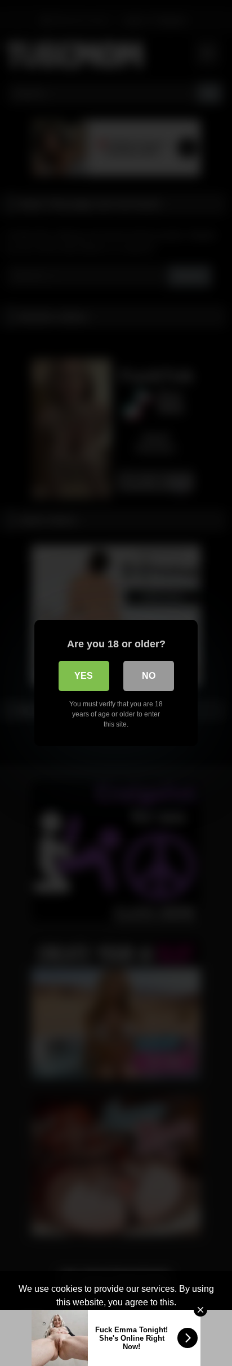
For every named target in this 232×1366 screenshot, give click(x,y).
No (148, 675)
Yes (83, 675)
